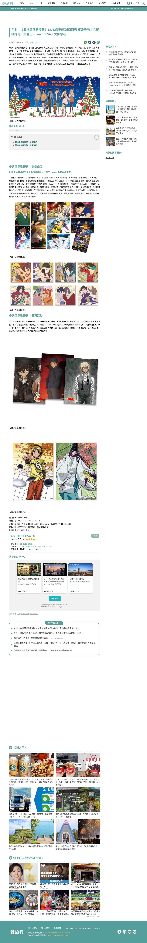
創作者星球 (115, 3)
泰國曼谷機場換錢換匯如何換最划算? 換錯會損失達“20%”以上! (85, 913)
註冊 (137, 3)
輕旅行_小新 (34, 42)
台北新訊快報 (32, 8)
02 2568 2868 (26, 544)
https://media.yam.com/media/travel (57, 933)
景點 (22, 3)
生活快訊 (89, 3)
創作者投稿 (32, 928)
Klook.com (13, 130)
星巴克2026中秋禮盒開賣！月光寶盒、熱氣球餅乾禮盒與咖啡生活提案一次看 (123, 76)
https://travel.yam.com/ (28, 614)
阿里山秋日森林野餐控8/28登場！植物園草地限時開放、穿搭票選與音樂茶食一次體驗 (123, 68)
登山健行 (51, 3)
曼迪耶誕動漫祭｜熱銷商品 (26, 142)
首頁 (12, 8)
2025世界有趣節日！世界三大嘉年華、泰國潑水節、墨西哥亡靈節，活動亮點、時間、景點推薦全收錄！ (54, 913)
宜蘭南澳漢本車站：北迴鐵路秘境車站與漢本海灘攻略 (122, 53)
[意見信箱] (130, 932)
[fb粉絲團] (119, 932)
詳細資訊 (95, 536)
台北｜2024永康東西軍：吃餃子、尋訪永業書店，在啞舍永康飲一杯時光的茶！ (85, 885)
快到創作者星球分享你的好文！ (123, 8)
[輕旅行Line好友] (135, 932)
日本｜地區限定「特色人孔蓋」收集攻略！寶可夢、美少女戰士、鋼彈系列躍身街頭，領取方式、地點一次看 (23, 913)
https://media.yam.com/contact (58, 935)
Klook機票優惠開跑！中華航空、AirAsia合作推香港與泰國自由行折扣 (122, 92)
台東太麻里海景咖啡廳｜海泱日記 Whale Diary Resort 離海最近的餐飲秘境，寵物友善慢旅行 (123, 84)
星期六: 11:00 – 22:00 (29, 549)
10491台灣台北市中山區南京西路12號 (35, 547)
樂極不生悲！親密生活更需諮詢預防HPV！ (54, 885)
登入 (132, 3)
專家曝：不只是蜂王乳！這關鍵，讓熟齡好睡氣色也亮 (23, 885)
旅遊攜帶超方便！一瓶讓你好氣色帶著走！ (32, 638)
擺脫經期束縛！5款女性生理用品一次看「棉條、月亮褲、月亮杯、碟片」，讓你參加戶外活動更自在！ (54, 644)
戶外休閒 (64, 3)
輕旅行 (8, 3)
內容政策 (57, 928)
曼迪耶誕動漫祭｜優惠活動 (26, 145)
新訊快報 (20, 8)
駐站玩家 (102, 3)
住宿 (40, 3)
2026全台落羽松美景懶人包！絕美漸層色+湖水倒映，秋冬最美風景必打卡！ (46, 628)
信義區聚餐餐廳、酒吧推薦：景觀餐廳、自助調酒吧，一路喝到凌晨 (43, 651)
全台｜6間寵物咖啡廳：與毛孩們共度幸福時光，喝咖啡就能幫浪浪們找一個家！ (48, 633)
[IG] (124, 932)
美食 (31, 3)
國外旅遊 (76, 3)
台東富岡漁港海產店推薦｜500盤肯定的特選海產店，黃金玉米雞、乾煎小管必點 (123, 61)
